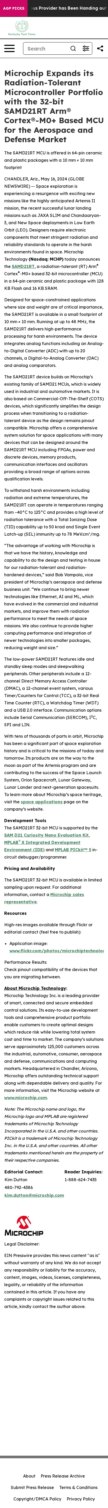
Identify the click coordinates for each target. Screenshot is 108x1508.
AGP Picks (13, 8)
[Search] (73, 48)
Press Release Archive (63, 1476)
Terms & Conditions (78, 1487)
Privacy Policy (81, 1498)
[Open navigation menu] (9, 48)
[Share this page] (100, 48)
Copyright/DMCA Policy (37, 1498)
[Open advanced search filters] (85, 48)
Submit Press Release (32, 1487)
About (29, 1476)
